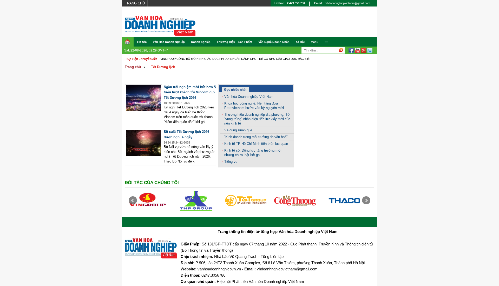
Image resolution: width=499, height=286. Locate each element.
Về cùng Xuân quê (238, 130)
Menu (314, 41)
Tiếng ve (230, 162)
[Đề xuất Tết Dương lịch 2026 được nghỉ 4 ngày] (143, 156)
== (326, 41)
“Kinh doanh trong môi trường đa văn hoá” (255, 137)
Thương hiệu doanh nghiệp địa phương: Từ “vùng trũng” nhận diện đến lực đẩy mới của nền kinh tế (257, 119)
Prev (133, 200)
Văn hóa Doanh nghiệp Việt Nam (248, 97)
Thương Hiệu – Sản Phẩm (234, 41)
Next (366, 200)
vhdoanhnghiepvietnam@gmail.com (347, 3)
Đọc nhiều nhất (235, 90)
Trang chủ (135, 3)
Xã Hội (300, 41)
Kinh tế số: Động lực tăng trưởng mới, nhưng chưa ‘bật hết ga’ (253, 152)
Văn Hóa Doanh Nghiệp (169, 41)
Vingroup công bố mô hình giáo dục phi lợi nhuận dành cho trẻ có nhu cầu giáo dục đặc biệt (235, 58)
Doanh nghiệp (201, 41)
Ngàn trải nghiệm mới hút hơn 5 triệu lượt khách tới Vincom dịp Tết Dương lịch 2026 (190, 92)
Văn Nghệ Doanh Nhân (274, 41)
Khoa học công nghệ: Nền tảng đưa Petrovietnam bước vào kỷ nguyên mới (254, 105)
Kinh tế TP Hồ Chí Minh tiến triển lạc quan (256, 144)
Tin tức (142, 41)
